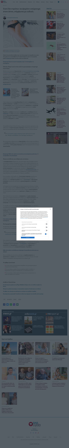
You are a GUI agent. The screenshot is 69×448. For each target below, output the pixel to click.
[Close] (51, 209)
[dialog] (34, 224)
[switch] (46, 224)
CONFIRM (27, 237)
